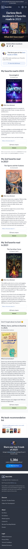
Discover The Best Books (8, 500)
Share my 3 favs (15, 465)
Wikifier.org (13, 483)
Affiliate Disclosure (7, 536)
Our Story (4, 512)
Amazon (14, 147)
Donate (4, 527)
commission (19, 151)
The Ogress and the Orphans (14, 166)
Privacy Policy (5, 539)
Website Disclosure (7, 545)
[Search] (19, 7)
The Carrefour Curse (14, 249)
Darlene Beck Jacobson (14, 44)
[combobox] (19, 7)
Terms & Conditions (7, 542)
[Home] (6, 7)
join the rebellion (14, 153)
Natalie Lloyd (15, 77)
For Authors (5, 515)
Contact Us (4, 521)
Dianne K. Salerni (14, 251)
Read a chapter (15, 144)
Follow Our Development (8, 503)
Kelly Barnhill (15, 167)
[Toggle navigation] (26, 7)
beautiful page (12, 452)
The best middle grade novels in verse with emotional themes (13, 426)
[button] (18, 19)
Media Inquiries (6, 518)
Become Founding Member (9, 524)
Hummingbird (14, 75)
